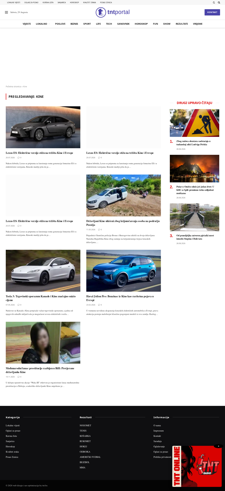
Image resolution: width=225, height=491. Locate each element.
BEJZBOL (85, 462)
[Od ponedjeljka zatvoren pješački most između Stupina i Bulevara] (194, 217)
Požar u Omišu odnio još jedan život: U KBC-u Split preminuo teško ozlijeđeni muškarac (195, 190)
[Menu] (6, 12)
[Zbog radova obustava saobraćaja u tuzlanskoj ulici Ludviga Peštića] (194, 123)
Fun (155, 23)
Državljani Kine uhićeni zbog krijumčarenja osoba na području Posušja (123, 223)
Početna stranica (13, 86)
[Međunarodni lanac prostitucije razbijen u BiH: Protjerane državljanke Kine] (43, 343)
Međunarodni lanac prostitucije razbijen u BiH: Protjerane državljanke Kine (40, 370)
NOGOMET (85, 425)
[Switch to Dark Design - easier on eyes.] (214, 2)
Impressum (159, 430)
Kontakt (212, 12)
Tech (109, 23)
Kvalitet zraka (89, 2)
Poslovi (60, 23)
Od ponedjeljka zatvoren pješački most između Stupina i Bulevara (195, 237)
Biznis (74, 23)
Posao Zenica (106, 2)
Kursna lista (48, 2)
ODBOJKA (85, 451)
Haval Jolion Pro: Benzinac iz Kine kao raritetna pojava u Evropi (120, 298)
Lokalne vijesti (13, 2)
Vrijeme (197, 23)
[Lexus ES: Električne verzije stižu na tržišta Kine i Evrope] (43, 127)
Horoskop (74, 2)
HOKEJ (83, 446)
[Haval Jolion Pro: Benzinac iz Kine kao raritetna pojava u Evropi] (123, 271)
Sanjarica (62, 2)
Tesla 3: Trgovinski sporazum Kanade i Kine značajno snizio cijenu (41, 298)
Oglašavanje (159, 446)
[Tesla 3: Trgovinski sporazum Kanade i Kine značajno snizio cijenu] (43, 271)
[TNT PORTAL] (112, 12)
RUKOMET (85, 441)
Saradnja (158, 441)
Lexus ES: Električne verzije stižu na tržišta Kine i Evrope (39, 153)
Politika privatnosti (162, 456)
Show (166, 23)
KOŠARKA (85, 435)
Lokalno (41, 23)
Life (98, 23)
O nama (157, 425)
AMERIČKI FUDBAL (90, 456)
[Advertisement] (112, 57)
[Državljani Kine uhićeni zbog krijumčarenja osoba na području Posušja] (123, 195)
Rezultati (182, 23)
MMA (82, 467)
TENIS (83, 430)
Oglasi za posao (31, 2)
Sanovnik (123, 23)
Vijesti (27, 23)
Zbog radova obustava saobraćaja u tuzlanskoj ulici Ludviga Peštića (193, 143)
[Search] (218, 2)
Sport (87, 23)
